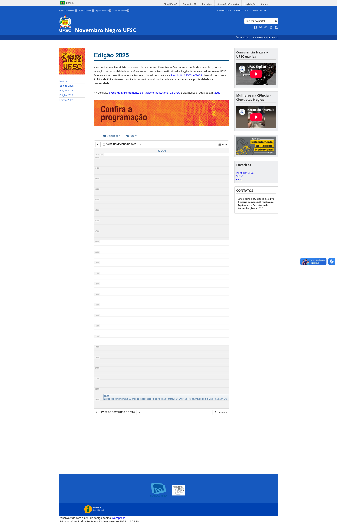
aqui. (217, 92)
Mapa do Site (259, 10)
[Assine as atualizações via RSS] (276, 27)
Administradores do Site (265, 37)
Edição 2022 (66, 99)
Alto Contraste (242, 10)
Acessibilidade (224, 10)
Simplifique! (170, 4)
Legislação (250, 4)
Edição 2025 (67, 85)
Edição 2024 (66, 90)
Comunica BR (189, 4)
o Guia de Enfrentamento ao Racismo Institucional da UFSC (144, 92)
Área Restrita (243, 37)
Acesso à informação (228, 4)
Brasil (70, 2)
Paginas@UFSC (245, 172)
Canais (264, 4)
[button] (221, 412)
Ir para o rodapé (121, 10)
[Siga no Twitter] (260, 27)
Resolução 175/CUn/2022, (186, 75)
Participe (207, 4)
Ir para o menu (86, 10)
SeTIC (239, 176)
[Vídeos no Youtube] (266, 27)
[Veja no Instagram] (271, 27)
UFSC (239, 179)
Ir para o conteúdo (68, 10)
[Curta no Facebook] (255, 27)
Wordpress (118, 517)
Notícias (64, 81)
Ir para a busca (103, 10)
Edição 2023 (66, 95)
